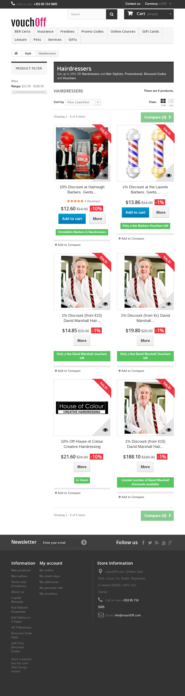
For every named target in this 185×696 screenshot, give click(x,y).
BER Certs (22, 31)
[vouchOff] (36, 22)
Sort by (59, 102)
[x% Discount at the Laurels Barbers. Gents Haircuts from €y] (145, 153)
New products (20, 570)
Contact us (132, 3)
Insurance (45, 31)
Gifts (73, 39)
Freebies (67, 31)
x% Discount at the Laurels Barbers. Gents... (145, 189)
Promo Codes (92, 31)
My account (50, 563)
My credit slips (49, 576)
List (171, 105)
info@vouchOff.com (128, 615)
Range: (16, 86)
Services (55, 39)
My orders (46, 570)
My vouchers (48, 593)
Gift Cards (150, 31)
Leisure (21, 39)
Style (28, 53)
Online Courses (123, 31)
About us (17, 592)
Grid (163, 105)
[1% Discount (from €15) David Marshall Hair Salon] (82, 282)
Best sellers (19, 576)
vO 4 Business (21, 627)
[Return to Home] (16, 53)
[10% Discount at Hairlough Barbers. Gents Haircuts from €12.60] (82, 153)
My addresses (49, 582)
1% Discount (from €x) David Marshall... (145, 318)
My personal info (51, 588)
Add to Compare (69, 245)
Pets (37, 39)
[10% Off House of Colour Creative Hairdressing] (82, 408)
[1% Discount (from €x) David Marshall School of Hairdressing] (145, 282)
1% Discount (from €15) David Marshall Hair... (82, 318)
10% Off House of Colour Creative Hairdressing (82, 444)
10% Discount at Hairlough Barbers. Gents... (82, 189)
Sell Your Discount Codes (17, 647)
